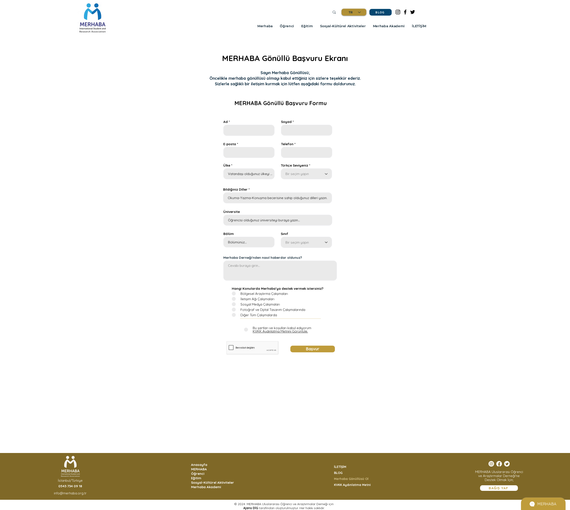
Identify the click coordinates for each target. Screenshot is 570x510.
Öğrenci (197, 473)
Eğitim (196, 478)
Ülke (226, 165)
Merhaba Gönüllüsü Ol (351, 479)
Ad (225, 121)
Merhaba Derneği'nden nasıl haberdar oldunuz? (262, 257)
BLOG (338, 473)
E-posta (229, 144)
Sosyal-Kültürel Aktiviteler (211, 482)
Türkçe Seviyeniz (294, 165)
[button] (265, 26)
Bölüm (228, 233)
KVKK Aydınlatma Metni (352, 485)
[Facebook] (405, 12)
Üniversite (231, 211)
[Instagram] (398, 12)
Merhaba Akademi (206, 487)
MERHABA (199, 469)
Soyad (286, 121)
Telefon (287, 144)
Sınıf (284, 233)
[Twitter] (412, 12)
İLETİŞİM (340, 467)
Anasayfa (199, 465)
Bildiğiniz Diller (235, 189)
